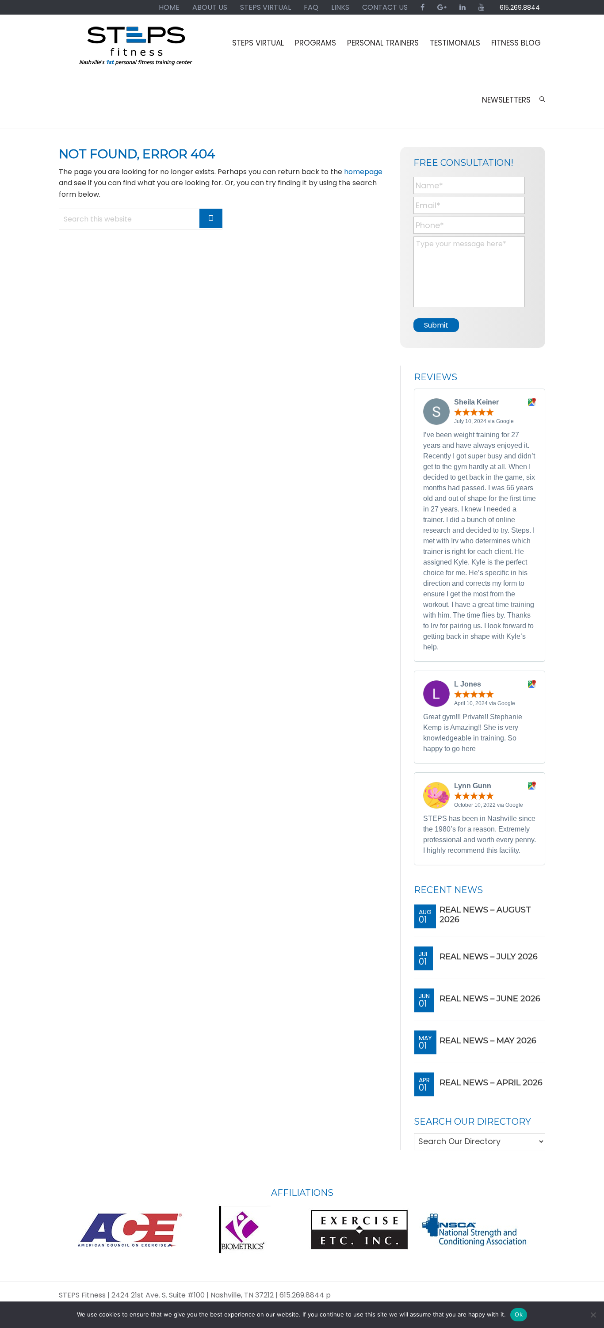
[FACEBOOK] (422, 7)
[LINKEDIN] (462, 7)
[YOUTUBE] (481, 7)
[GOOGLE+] (442, 7)
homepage (363, 172)
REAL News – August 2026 (485, 914)
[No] (593, 1314)
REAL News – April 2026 (491, 1083)
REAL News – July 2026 (489, 957)
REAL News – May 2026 (488, 1041)
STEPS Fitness (136, 49)
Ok (519, 1314)
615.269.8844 (520, 7)
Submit (436, 325)
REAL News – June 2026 (490, 999)
